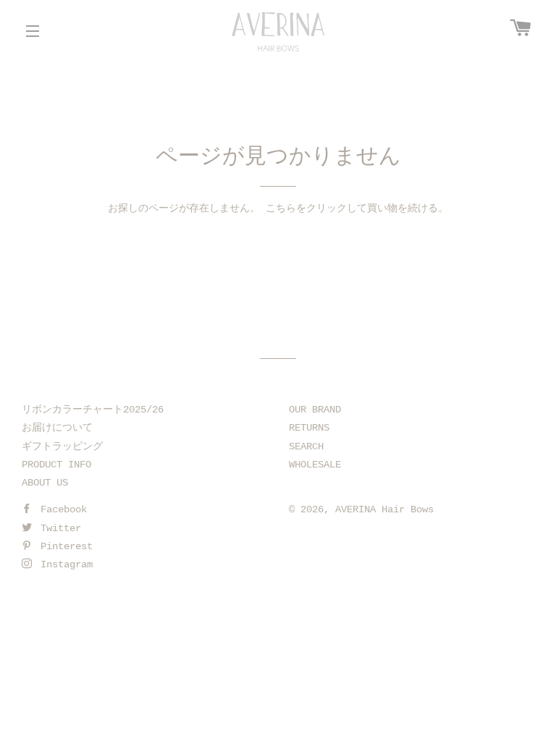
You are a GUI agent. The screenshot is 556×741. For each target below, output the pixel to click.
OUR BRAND (315, 409)
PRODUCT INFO (56, 464)
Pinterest (64, 546)
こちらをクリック (306, 208)
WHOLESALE (315, 464)
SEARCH (306, 446)
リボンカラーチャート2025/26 (93, 409)
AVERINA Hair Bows (384, 509)
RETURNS (309, 427)
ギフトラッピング (62, 446)
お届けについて (57, 427)
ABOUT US (45, 482)
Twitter (58, 528)
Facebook (61, 509)
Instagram (64, 564)
